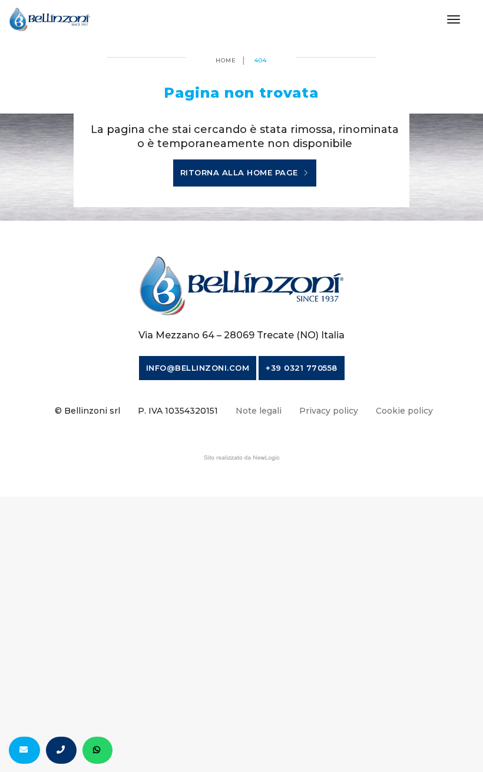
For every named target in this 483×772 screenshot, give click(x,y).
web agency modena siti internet (242, 457)
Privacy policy (328, 410)
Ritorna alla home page (240, 172)
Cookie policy (404, 410)
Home (226, 60)
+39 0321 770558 (302, 367)
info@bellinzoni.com (198, 367)
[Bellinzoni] (50, 19)
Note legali (259, 410)
